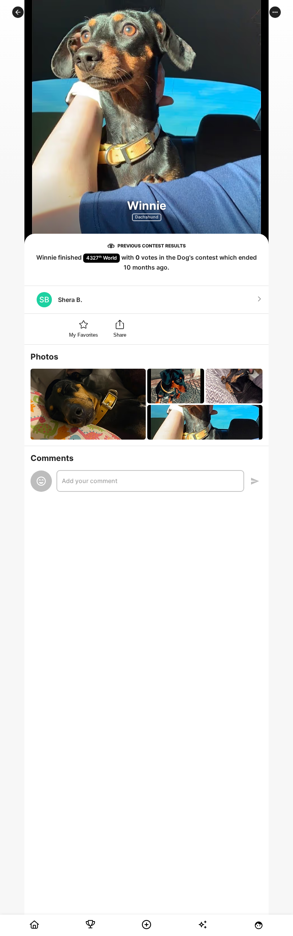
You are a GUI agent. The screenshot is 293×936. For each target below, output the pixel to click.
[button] (18, 12)
